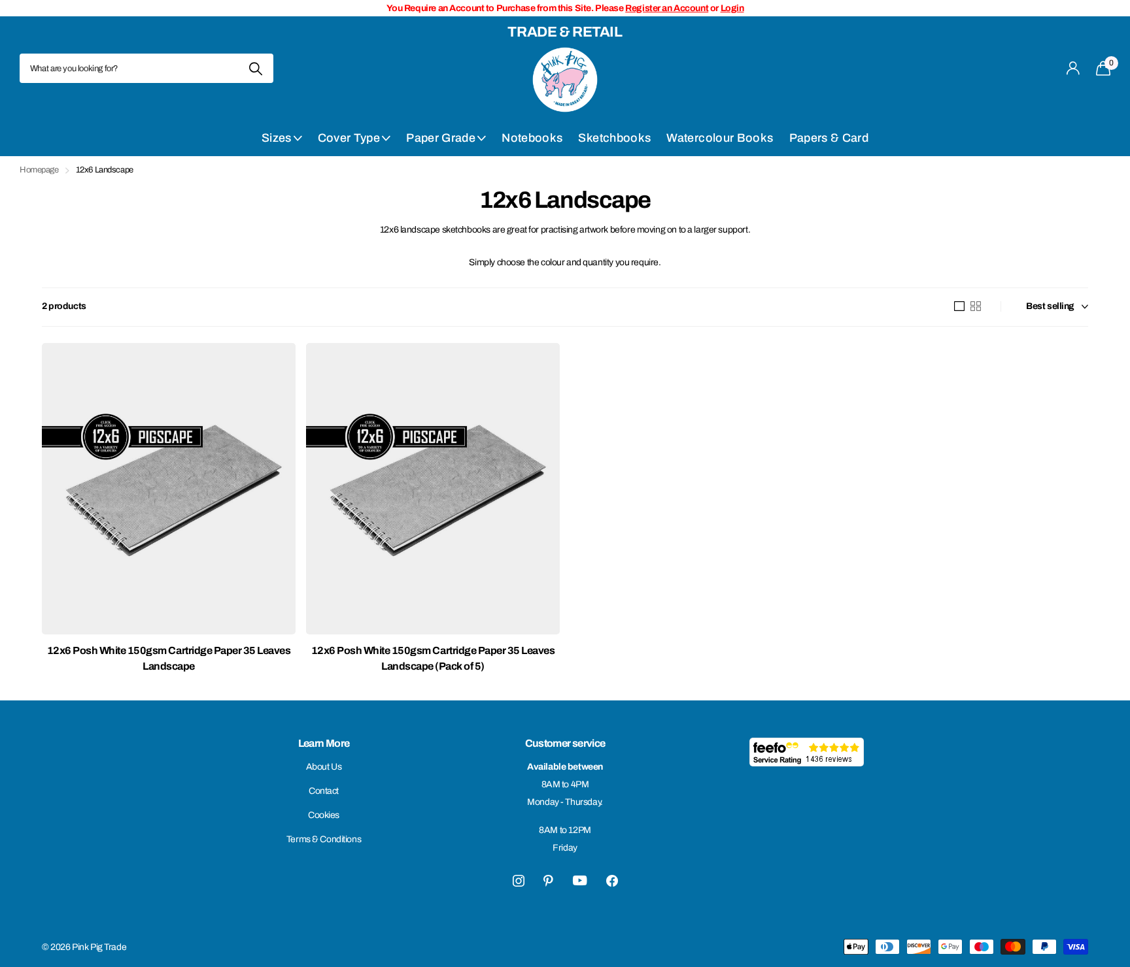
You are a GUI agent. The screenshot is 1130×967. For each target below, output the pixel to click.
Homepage (39, 169)
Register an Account (666, 8)
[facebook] (612, 881)
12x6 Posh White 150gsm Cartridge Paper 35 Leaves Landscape (169, 658)
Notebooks (532, 137)
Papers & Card (829, 137)
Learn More (324, 743)
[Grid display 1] (959, 306)
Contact (324, 791)
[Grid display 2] (975, 306)
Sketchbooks (614, 137)
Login (732, 8)
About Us (324, 767)
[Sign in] (1073, 68)
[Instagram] (518, 881)
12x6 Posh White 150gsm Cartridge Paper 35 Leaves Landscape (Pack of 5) (433, 658)
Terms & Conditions (323, 839)
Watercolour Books (719, 137)
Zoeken (255, 68)
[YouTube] (580, 880)
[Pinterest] (548, 881)
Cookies (323, 815)
